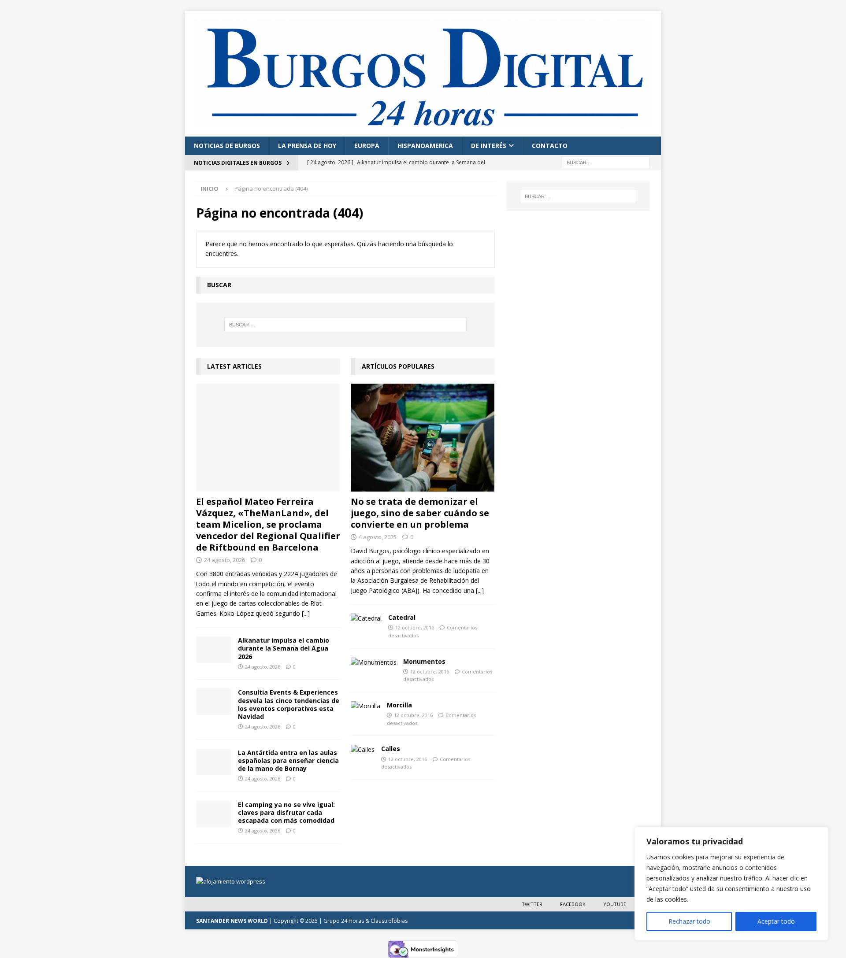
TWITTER (532, 904)
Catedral (402, 617)
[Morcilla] (365, 706)
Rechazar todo (689, 921)
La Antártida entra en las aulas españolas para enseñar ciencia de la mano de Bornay (288, 760)
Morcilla (399, 705)
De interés (488, 145)
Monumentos (424, 661)
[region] (731, 883)
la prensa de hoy (307, 145)
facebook (573, 904)
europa (366, 145)
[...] (306, 613)
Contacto (550, 145)
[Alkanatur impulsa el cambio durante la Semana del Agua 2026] (213, 649)
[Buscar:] (606, 162)
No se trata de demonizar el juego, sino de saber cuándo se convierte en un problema (420, 513)
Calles (390, 748)
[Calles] (363, 750)
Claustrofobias (389, 921)
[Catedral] (366, 618)
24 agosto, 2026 (224, 560)
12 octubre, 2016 (414, 627)
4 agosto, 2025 (378, 537)
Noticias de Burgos (227, 145)
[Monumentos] (374, 662)
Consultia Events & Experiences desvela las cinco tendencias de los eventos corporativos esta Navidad (288, 704)
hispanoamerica (425, 145)
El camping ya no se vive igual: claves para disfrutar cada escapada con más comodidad (286, 812)
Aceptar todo (776, 921)
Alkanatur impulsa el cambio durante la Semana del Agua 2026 (283, 648)
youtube (614, 904)
